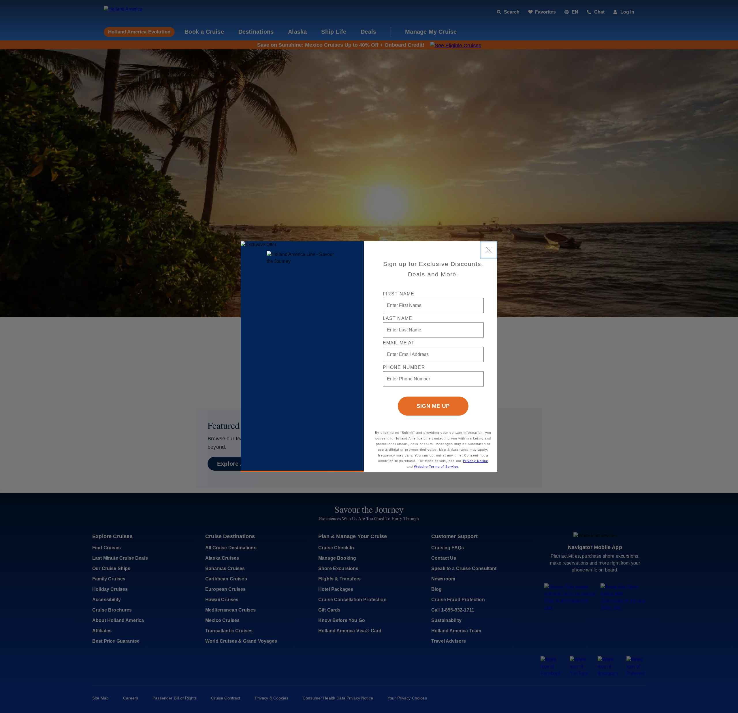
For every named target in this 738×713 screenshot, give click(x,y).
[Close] (488, 250)
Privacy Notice (475, 461)
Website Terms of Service (436, 466)
